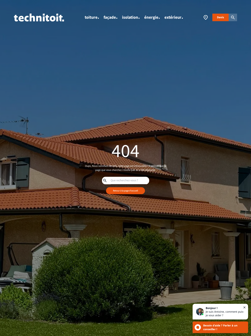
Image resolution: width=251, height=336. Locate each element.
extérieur (172, 17)
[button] (220, 311)
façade (110, 17)
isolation (130, 17)
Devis (220, 17)
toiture (91, 17)
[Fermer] (244, 307)
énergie (151, 17)
